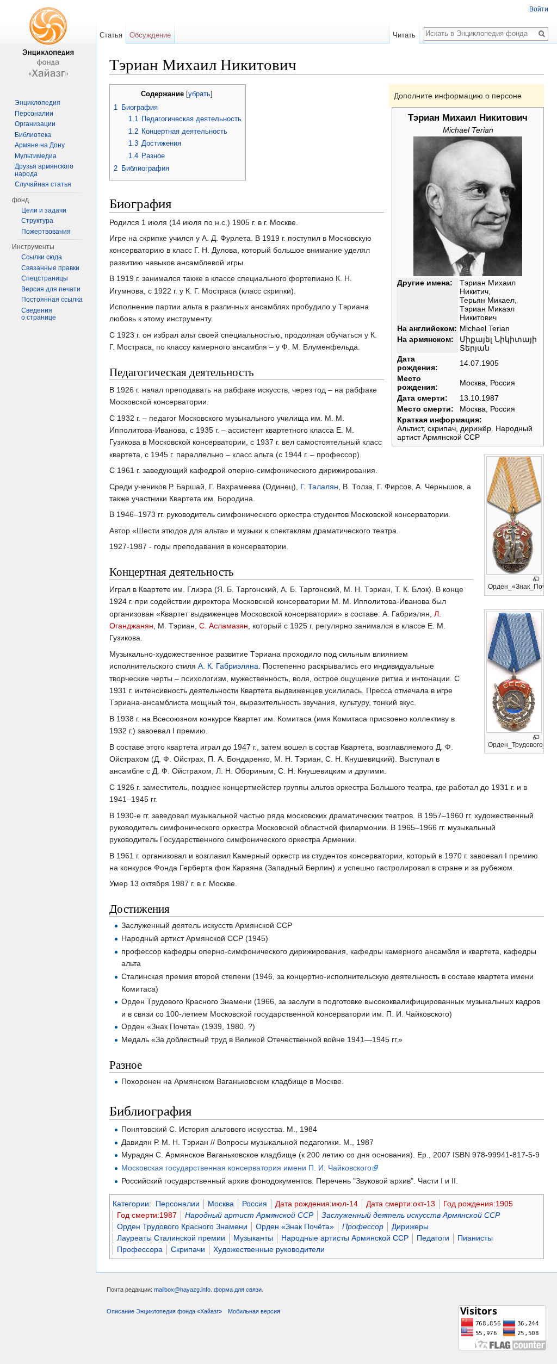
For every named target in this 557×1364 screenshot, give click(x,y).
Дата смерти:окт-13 (400, 1203)
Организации (35, 124)
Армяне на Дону (40, 145)
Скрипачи (188, 1249)
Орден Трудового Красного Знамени (182, 1226)
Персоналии (178, 1203)
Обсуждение (150, 35)
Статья (111, 35)
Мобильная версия (254, 1311)
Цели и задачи (43, 210)
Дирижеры (410, 1226)
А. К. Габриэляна (228, 666)
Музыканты (253, 1238)
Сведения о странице (38, 314)
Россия (254, 1203)
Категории (131, 1203)
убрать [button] (199, 94)
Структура (37, 221)
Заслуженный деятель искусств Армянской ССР (410, 1215)
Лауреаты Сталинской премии (171, 1238)
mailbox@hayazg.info (182, 1289)
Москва (221, 1203)
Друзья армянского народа (44, 170)
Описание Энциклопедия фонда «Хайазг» (164, 1311)
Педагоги (433, 1238)
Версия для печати (51, 289)
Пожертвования (46, 231)
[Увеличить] (536, 579)
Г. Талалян (319, 486)
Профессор (362, 1226)
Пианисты (475, 1238)
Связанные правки (50, 268)
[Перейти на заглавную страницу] (47, 43)
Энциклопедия (37, 103)
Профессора (140, 1249)
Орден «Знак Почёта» (295, 1226)
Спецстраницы (44, 278)
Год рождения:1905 (478, 1203)
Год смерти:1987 (147, 1215)
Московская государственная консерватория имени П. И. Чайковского (246, 1167)
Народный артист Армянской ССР (249, 1215)
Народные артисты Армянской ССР (345, 1238)
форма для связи (238, 1289)
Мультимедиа (36, 156)
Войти (538, 9)
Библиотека (33, 135)
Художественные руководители (269, 1249)
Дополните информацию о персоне (458, 95)
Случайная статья (43, 184)
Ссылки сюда (41, 257)
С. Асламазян (223, 625)
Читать (404, 35)
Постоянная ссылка (52, 299)
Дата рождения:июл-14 (316, 1203)
